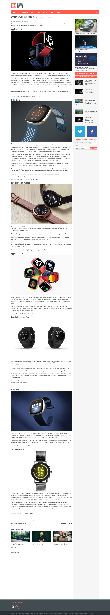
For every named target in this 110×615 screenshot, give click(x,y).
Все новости (42, 17)
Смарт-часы (22, 523)
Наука (38, 12)
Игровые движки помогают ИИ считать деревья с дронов (91, 111)
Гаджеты (59, 12)
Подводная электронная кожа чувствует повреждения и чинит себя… (86, 102)
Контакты (90, 602)
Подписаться (93, 148)
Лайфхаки (45, 12)
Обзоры (52, 12)
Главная (50, 17)
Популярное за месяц (86, 76)
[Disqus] (41, 573)
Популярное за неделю (86, 73)
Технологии (16, 12)
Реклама (97, 602)
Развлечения (25, 12)
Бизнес (32, 12)
